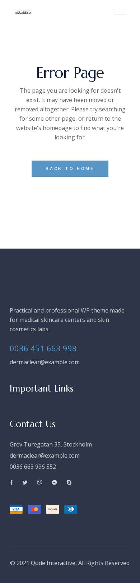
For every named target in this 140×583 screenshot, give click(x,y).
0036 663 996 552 (33, 467)
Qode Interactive (53, 563)
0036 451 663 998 (43, 348)
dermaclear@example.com (45, 362)
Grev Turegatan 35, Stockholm (51, 444)
